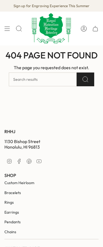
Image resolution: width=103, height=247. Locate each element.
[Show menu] (7, 28)
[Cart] (95, 28)
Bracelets (12, 192)
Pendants (12, 221)
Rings (9, 202)
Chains (10, 231)
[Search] (85, 79)
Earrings (11, 212)
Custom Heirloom (19, 182)
